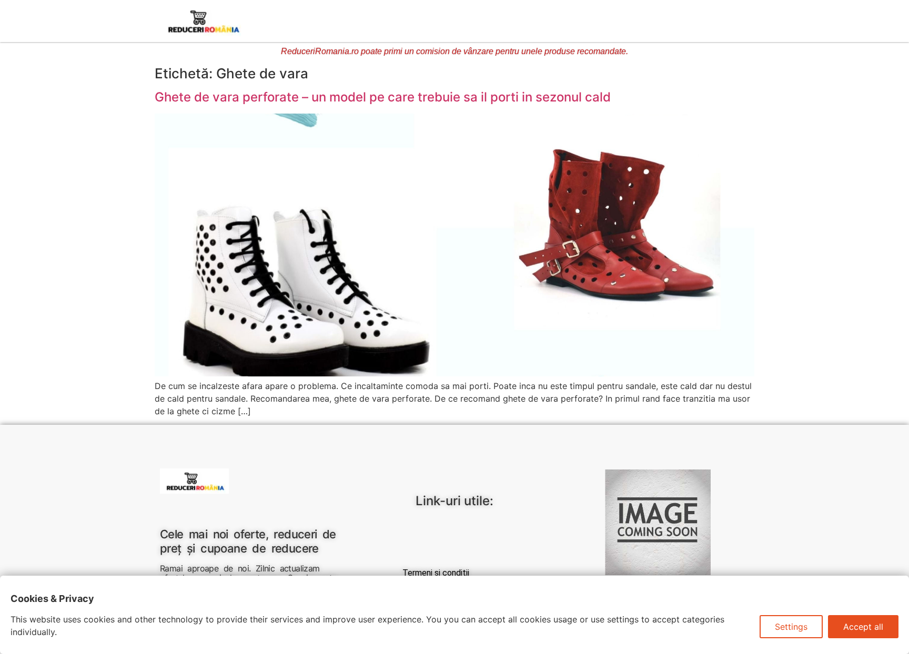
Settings (791, 626)
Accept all (863, 626)
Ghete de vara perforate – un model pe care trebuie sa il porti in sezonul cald (383, 97)
